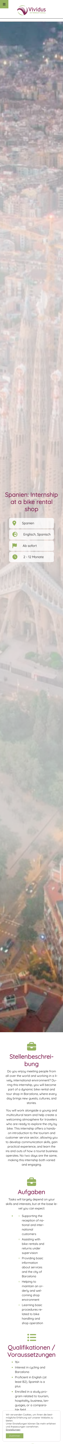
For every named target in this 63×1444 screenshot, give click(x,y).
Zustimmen (14, 1435)
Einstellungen (13, 1429)
